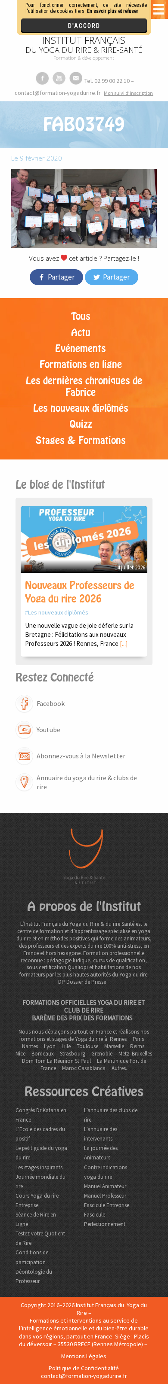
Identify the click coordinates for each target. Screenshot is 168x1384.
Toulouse (87, 1046)
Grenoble (101, 1053)
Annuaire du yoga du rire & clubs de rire (87, 782)
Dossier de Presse (86, 982)
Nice (20, 1053)
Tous (80, 316)
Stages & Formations (81, 440)
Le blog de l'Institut (60, 485)
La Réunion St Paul (69, 1061)
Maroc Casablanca (84, 1068)
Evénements (80, 348)
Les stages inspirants (39, 1167)
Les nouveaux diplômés (80, 408)
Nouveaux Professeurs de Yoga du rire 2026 (79, 592)
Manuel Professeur (105, 1195)
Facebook (51, 703)
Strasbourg (72, 1053)
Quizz (80, 424)
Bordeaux (42, 1053)
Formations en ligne (81, 364)
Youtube (48, 729)
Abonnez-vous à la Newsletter (81, 755)
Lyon (50, 1046)
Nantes (30, 1046)
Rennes (118, 1039)
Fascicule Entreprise (106, 1205)
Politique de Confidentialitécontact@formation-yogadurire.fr (84, 1372)
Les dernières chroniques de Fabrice (84, 386)
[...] (124, 643)
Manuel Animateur (105, 1186)
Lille (66, 1046)
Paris (138, 1039)
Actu (80, 332)
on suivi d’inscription (128, 93)
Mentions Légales (83, 1356)
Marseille (114, 1046)
